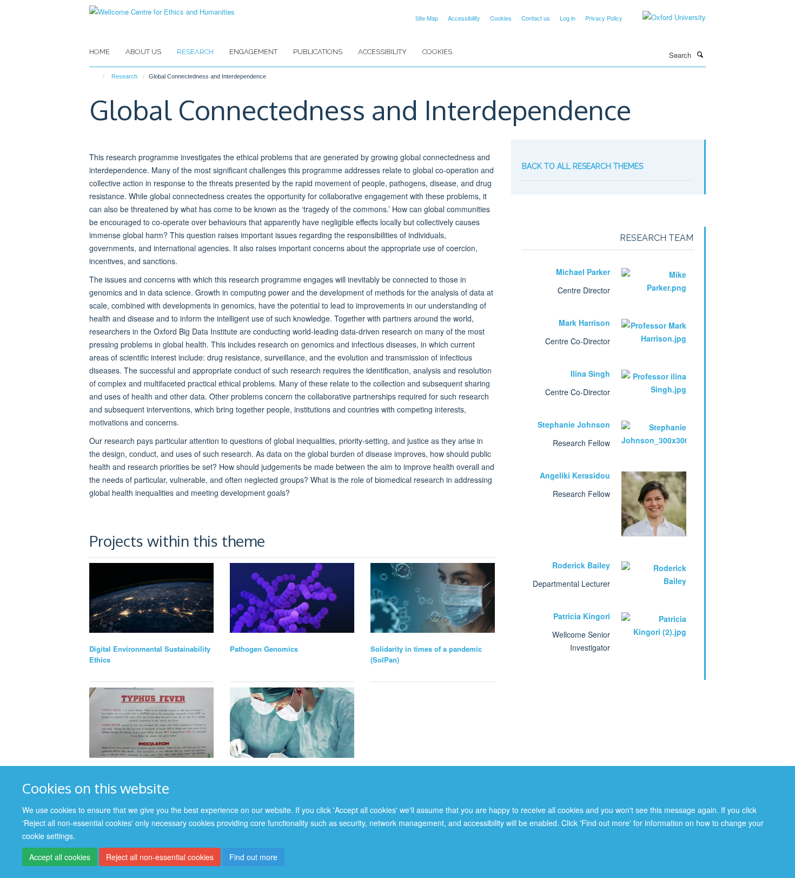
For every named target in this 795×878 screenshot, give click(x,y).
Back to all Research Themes (582, 166)
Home (99, 52)
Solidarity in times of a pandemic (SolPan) (426, 654)
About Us (143, 52)
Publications (317, 52)
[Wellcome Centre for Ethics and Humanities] (162, 8)
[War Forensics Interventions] (292, 722)
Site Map (426, 18)
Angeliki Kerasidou (575, 475)
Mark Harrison (584, 322)
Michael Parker (583, 271)
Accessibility (464, 18)
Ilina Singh (590, 373)
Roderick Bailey (581, 565)
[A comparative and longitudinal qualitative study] (432, 598)
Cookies (501, 18)
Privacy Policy (603, 18)
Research (195, 52)
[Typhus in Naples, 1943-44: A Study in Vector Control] (151, 722)
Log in (567, 18)
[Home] (98, 76)
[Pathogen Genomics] (292, 598)
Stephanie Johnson (574, 424)
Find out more (253, 856)
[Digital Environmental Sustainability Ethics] (151, 598)
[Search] (700, 54)
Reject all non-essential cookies (160, 856)
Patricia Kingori (581, 616)
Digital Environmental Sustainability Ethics (149, 654)
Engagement (253, 52)
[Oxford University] (666, 17)
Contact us (535, 18)
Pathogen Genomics (264, 649)
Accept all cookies (59, 856)
